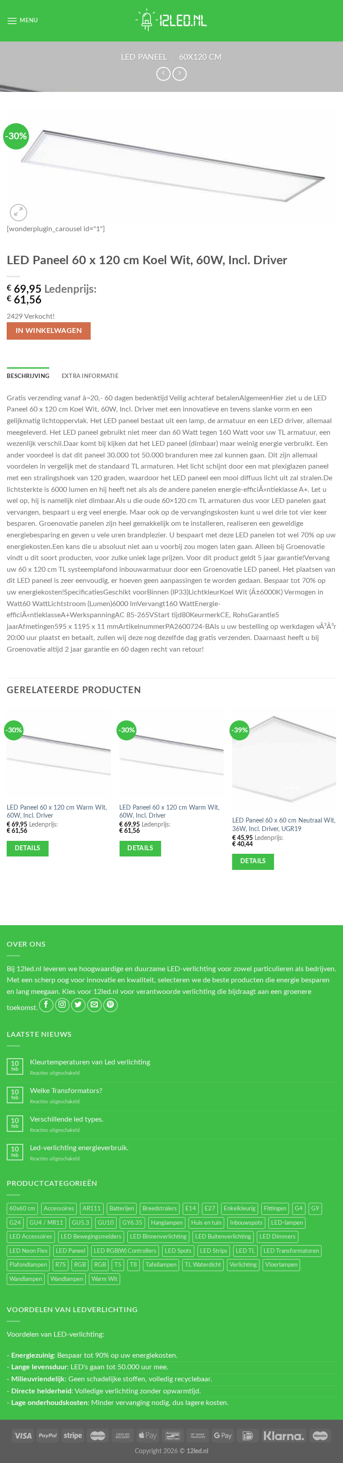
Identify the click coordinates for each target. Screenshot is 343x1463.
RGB (80, 1265)
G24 (15, 1223)
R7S (60, 1265)
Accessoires (59, 1208)
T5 (117, 1265)
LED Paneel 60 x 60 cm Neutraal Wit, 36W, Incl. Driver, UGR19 (283, 824)
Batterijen (121, 1208)
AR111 (92, 1208)
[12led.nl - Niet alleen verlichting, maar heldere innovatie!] (171, 20)
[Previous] (7, 799)
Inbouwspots (246, 1223)
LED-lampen (287, 1223)
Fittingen (275, 1208)
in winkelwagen (49, 331)
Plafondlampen (28, 1265)
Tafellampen (161, 1265)
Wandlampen (25, 1279)
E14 (190, 1208)
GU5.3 (80, 1223)
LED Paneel (144, 57)
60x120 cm (200, 57)
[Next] (336, 799)
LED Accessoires (30, 1236)
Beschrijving (28, 376)
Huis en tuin (206, 1223)
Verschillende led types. (67, 1119)
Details (28, 848)
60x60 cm (22, 1208)
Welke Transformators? (66, 1090)
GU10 (106, 1223)
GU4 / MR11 (46, 1223)
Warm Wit (104, 1279)
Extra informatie (90, 376)
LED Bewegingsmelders (91, 1236)
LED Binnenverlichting (158, 1236)
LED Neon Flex (28, 1251)
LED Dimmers (277, 1236)
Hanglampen (167, 1223)
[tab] (28, 376)
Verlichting (243, 1265)
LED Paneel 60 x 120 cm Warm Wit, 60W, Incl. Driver (57, 811)
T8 (133, 1265)
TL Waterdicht (203, 1265)
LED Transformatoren (291, 1251)
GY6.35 (132, 1223)
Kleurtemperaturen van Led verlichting (90, 1062)
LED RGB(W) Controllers (125, 1251)
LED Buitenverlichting (223, 1236)
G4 (299, 1208)
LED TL (245, 1251)
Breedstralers (159, 1208)
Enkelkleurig (239, 1208)
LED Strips (213, 1251)
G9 (315, 1208)
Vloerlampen (281, 1265)
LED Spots (178, 1251)
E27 (210, 1208)
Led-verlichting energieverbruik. (79, 1147)
